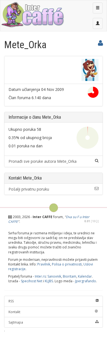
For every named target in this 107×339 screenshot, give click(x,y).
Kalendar (85, 276)
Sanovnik (54, 276)
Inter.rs (40, 276)
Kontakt (14, 312)
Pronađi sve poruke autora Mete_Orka (43, 161)
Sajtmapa (16, 322)
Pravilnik (43, 264)
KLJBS (49, 281)
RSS (11, 301)
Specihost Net (31, 281)
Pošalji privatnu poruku (29, 189)
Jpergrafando (85, 281)
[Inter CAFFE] (32, 15)
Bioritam (69, 276)
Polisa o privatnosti (67, 264)
